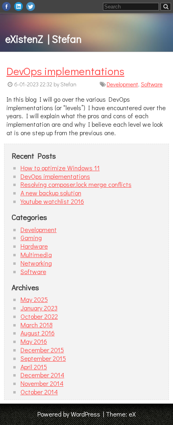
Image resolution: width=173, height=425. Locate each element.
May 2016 (34, 341)
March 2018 (37, 324)
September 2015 (43, 358)
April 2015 (34, 366)
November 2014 (42, 383)
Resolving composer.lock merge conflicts (76, 184)
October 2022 (39, 316)
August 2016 (38, 333)
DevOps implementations (65, 71)
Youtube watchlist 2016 (52, 201)
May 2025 (34, 299)
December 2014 (42, 375)
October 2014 (39, 391)
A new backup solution (51, 192)
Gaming (31, 237)
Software (152, 84)
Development (122, 84)
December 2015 (42, 349)
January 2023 (39, 308)
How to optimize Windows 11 (60, 167)
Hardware (34, 246)
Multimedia (36, 254)
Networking (36, 263)
